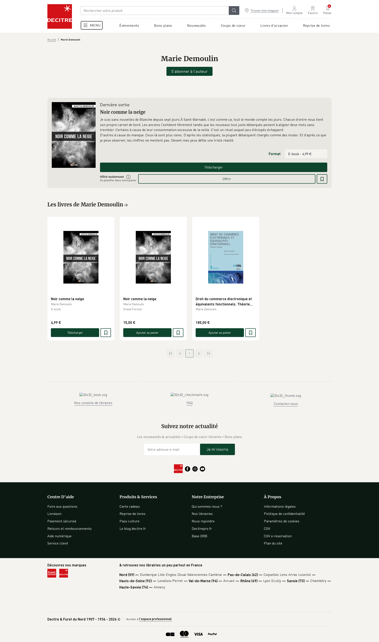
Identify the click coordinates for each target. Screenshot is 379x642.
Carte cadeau (130, 506)
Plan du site (273, 543)
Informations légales (280, 506)
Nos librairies (202, 513)
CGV (267, 528)
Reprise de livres (132, 513)
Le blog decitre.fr (133, 528)
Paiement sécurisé (61, 521)
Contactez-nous (286, 403)
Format (275, 154)
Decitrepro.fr (202, 528)
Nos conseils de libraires (93, 403)
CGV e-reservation (278, 536)
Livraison (54, 513)
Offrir (227, 179)
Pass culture (129, 521)
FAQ (189, 403)
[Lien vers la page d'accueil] (59, 16)
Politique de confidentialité (284, 513)
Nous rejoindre (203, 521)
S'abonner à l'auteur (189, 71)
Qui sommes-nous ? (207, 506)
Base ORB (199, 536)
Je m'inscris (217, 449)
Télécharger (213, 167)
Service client (57, 543)
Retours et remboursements (69, 528)
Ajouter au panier (147, 332)
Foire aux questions (62, 506)
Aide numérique (59, 536)
